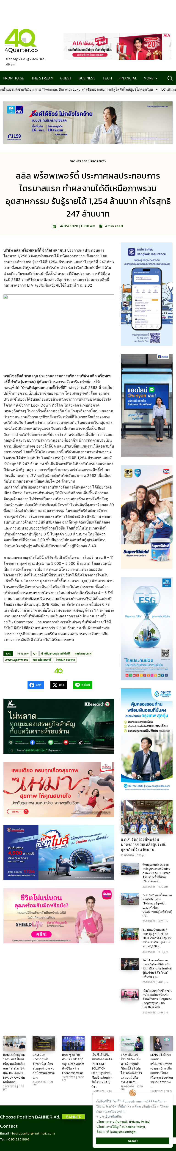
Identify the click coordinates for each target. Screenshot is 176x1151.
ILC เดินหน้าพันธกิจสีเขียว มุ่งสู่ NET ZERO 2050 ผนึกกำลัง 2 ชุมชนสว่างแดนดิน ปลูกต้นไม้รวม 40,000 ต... (157, 938)
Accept (133, 1141)
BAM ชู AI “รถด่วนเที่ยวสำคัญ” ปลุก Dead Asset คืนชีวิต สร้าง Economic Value (73, 1064)
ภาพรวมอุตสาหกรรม (16, 660)
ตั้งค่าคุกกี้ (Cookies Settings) (116, 1132)
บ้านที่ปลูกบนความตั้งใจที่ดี (55, 653)
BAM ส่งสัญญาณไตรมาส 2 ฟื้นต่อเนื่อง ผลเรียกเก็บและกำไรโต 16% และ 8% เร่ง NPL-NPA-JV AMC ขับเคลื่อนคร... (14, 1068)
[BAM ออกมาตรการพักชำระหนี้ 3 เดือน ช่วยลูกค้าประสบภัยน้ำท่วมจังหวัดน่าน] (44, 1043)
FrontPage (78, 161)
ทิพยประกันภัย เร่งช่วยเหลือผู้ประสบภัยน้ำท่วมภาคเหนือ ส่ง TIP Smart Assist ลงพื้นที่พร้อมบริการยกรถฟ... (156, 873)
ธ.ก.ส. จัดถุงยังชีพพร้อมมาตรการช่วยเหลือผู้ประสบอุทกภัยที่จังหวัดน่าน (143, 844)
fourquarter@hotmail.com (33, 1133)
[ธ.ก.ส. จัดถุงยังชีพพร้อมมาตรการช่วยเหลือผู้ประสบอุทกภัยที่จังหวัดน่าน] (147, 817)
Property (98, 161)
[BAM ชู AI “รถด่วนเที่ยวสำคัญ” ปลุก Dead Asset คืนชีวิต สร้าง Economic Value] (73, 1043)
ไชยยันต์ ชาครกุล (65, 660)
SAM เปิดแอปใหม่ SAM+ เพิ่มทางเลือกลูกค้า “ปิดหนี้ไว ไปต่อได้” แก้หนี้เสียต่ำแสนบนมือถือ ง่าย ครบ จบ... (131, 1068)
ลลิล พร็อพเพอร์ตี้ (42, 660)
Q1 (35, 653)
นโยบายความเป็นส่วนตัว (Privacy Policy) (123, 1122)
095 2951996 (19, 1139)
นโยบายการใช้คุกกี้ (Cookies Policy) (120, 1127)
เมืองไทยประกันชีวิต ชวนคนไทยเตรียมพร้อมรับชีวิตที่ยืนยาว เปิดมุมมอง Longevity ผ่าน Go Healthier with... (157, 999)
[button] (170, 78)
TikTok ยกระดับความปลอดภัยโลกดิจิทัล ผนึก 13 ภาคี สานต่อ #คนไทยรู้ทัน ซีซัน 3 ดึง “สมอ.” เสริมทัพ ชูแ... (157, 968)
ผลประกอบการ (83, 653)
